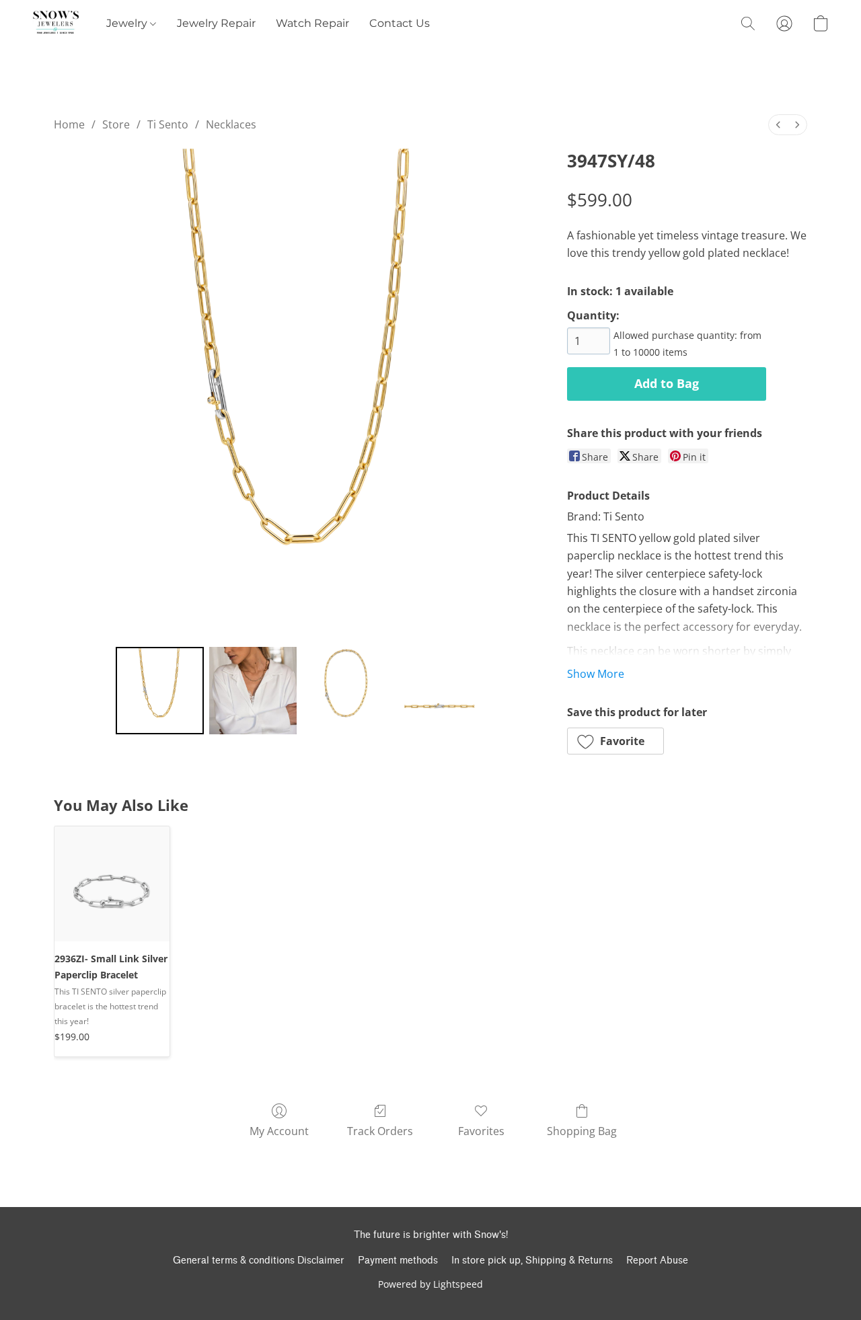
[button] (55, 23)
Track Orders (380, 1131)
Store (116, 124)
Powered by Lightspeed (430, 1284)
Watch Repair (312, 23)
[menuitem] (778, 124)
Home (69, 124)
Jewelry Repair (216, 23)
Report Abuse (657, 1260)
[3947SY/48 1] (253, 690)
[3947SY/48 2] (345, 690)
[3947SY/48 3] (439, 690)
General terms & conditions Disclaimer (258, 1260)
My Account (279, 1131)
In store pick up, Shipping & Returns (532, 1260)
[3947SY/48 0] (159, 690)
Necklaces (231, 124)
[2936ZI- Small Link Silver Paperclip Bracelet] (112, 883)
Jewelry (128, 23)
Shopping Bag (582, 1131)
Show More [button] (595, 673)
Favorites (481, 1131)
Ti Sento (167, 124)
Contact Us (399, 23)
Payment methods (398, 1260)
